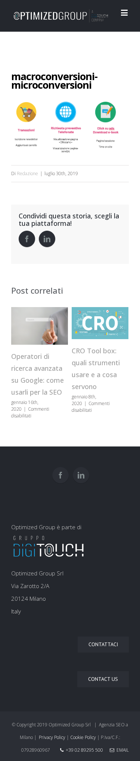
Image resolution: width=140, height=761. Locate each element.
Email (121, 750)
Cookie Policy (83, 737)
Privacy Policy (52, 737)
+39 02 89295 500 (84, 750)
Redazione (27, 173)
